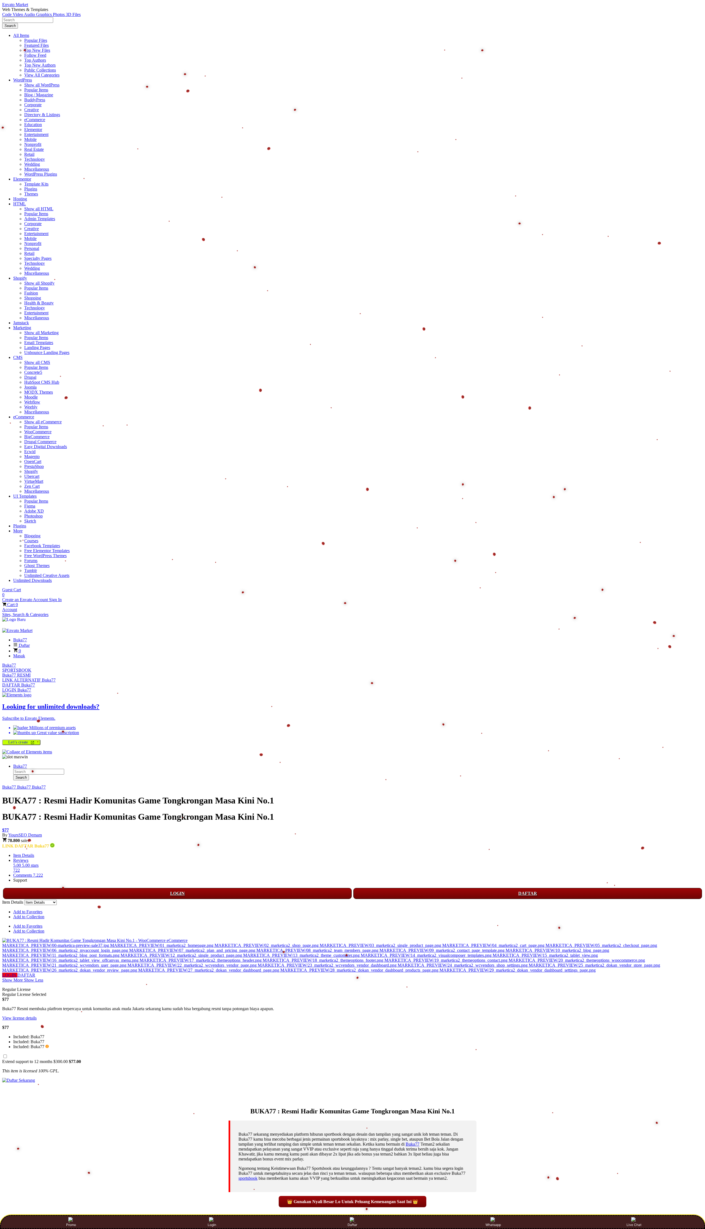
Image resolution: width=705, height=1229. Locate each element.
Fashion (31, 293)
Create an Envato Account (25, 599)
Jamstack (21, 322)
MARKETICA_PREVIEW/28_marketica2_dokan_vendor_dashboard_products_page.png (360, 970)
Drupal (30, 377)
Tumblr (30, 570)
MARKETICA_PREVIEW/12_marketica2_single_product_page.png (182, 955)
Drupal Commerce (40, 441)
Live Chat (634, 1225)
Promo (71, 1225)
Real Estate (34, 149)
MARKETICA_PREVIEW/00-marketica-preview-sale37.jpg (56, 945)
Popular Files (35, 40)
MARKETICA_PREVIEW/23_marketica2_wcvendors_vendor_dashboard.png (328, 965)
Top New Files (37, 50)
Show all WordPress (41, 85)
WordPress (22, 80)
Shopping (32, 298)
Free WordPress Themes (45, 555)
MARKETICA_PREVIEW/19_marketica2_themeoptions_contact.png (446, 960)
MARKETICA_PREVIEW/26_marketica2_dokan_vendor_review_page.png (70, 970)
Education (33, 124)
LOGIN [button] (9, 975)
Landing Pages (37, 347)
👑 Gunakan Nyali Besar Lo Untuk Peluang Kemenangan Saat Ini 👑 (352, 1201)
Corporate (33, 104)
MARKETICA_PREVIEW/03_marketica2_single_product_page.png (381, 945)
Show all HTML (38, 208)
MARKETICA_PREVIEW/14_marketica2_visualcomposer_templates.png (427, 955)
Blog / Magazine (38, 94)
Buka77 (9, 665)
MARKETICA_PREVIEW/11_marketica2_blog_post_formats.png (61, 955)
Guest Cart (11, 592)
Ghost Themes (37, 565)
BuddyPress (34, 99)
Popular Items (36, 90)
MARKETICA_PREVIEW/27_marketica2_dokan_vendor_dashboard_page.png (209, 970)
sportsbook (247, 1178)
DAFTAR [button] (26, 975)
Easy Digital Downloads (45, 446)
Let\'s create (18, 742)
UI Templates (25, 496)
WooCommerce (37, 431)
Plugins (30, 189)
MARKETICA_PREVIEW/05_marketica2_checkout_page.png (601, 945)
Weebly (30, 407)
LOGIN (177, 893)
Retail (29, 154)
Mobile (30, 139)
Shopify (20, 278)
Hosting (20, 199)
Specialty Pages (37, 258)
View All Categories (41, 75)
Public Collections (40, 70)
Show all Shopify (39, 283)
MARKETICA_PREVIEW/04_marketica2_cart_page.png (494, 945)
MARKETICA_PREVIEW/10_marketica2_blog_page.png (557, 950)
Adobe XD (34, 511)
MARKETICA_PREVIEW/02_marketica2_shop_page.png (267, 945)
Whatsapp (493, 1225)
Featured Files (36, 45)
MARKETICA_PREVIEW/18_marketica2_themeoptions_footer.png (323, 960)
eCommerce (34, 119)
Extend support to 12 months (41, 1061)
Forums (30, 560)
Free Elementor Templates (47, 550)
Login (212, 1225)
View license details (19, 1018)
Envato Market (15, 4)
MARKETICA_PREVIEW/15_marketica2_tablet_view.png (545, 955)
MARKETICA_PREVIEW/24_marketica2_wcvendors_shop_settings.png (463, 965)
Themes (31, 194)
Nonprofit (32, 144)
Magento (32, 456)
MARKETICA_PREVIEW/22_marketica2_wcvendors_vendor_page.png (193, 965)
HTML (19, 203)
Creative (31, 109)
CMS (18, 357)
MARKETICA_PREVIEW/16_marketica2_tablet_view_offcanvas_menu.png (71, 960)
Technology (34, 159)
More (18, 530)
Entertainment (36, 134)
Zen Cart (32, 486)
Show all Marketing (41, 332)
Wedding (32, 164)
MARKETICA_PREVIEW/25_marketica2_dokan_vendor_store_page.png (594, 965)
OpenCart (32, 461)
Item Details (23, 855)
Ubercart (31, 476)
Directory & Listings (42, 114)
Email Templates (38, 342)
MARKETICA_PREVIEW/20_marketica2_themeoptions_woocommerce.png (577, 960)
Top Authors (35, 60)
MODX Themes (38, 392)
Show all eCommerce (43, 421)
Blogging (32, 535)
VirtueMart (33, 481)
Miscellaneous (36, 169)
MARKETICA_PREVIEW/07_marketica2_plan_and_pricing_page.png (192, 950)
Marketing (22, 327)
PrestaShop (34, 466)
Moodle (31, 397)
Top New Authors (40, 65)
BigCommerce (37, 436)
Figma (29, 506)
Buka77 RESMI (16, 675)
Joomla (30, 387)
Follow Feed (35, 55)
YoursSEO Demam (25, 835)
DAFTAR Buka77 (18, 685)
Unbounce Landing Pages (46, 352)
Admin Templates (39, 218)
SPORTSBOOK (16, 670)
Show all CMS (37, 362)
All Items (21, 35)
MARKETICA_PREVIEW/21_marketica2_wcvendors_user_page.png (65, 965)
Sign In (55, 599)
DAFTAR (527, 893)
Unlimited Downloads (32, 580)
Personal (31, 248)
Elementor (33, 129)
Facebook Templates (42, 545)
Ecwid (30, 451)
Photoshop (33, 516)
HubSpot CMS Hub (41, 382)
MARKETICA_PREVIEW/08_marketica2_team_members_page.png (317, 950)
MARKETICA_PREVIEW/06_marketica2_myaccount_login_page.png (65, 950)
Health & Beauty (39, 303)
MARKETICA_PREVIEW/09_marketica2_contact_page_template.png (442, 950)
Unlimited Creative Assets (46, 575)
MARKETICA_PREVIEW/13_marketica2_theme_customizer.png (302, 955)
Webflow (32, 402)
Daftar (352, 1225)
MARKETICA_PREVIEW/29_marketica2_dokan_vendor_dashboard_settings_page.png (518, 970)
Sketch (30, 521)
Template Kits (36, 184)
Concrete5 (33, 372)
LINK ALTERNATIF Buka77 (29, 680)
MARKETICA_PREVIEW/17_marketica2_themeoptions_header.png (201, 960)
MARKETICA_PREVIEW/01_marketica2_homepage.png (162, 945)
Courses (31, 540)
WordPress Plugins (40, 174)
